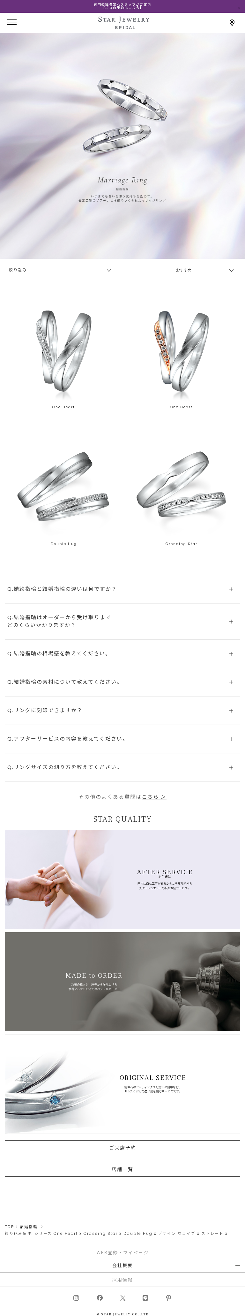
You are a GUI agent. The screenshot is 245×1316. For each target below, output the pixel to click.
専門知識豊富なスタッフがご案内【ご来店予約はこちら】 (122, 6)
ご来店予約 (122, 1147)
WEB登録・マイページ (123, 1252)
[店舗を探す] (232, 22)
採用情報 (122, 1279)
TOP (9, 1226)
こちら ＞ (154, 797)
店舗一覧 (122, 1169)
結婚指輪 (29, 1226)
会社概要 (122, 1265)
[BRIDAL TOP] (123, 26)
